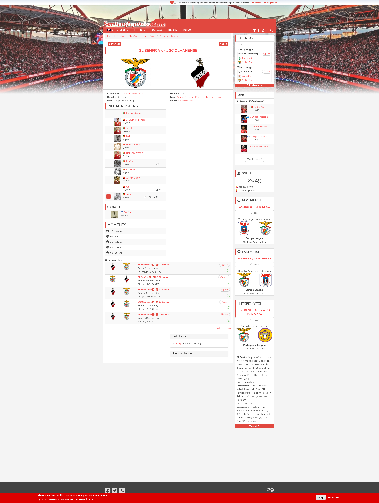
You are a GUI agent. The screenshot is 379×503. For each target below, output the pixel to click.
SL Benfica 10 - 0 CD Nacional (255, 311)
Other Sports (120, 30)
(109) (255, 213)
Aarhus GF (247, 76)
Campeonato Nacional (132, 93)
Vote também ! (254, 159)
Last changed (179, 336)
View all (253, 426)
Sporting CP (248, 58)
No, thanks (333, 497)
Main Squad (134, 36)
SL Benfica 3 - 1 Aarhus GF (254, 258)
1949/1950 (150, 36)
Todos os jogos (223, 328)
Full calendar (253, 85)
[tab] (199, 336)
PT (135, 30)
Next (222, 44)
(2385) (256, 264)
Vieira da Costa (185, 101)
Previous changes (182, 353)
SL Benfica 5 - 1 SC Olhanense (168, 50)
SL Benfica (247, 62)
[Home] (134, 20)
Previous (115, 44)
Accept (320, 497)
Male (122, 36)
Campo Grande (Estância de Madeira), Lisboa (199, 97)
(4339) (256, 319)
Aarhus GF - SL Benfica (254, 206)
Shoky (179, 343)
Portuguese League (169, 36)
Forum (187, 30)
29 (270, 489)
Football (157, 30)
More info (90, 499)
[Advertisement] (200, 23)
